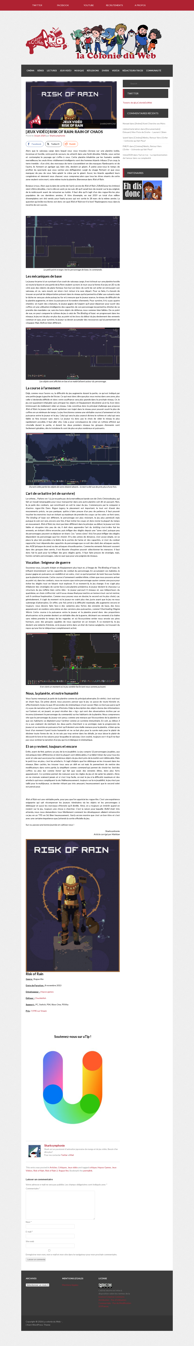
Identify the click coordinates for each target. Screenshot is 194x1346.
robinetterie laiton (131, 129)
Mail (72, 1155)
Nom (29, 1222)
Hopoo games (47, 991)
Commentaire (33, 1188)
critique (93, 1167)
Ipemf (125, 137)
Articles (53, 1167)
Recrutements (114, 5)
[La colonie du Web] (94, 59)
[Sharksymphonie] (35, 1157)
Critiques (62, 1167)
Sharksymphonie (57, 135)
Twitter (37, 5)
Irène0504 (128, 155)
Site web (30, 1241)
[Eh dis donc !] (132, 199)
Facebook (63, 5)
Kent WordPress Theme (38, 1324)
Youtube (89, 5)
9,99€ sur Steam (39, 1011)
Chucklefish (40, 998)
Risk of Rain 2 (51, 1170)
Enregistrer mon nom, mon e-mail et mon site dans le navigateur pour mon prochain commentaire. (71, 1254)
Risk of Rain (38, 1170)
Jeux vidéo (73, 1167)
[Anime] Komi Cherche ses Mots (150, 123)
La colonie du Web (52, 1321)
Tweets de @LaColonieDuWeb (137, 102)
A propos (140, 5)
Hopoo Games (104, 1167)
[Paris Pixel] (152, 199)
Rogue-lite (64, 1170)
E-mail (29, 1231)
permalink (87, 1170)
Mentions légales (70, 1285)
